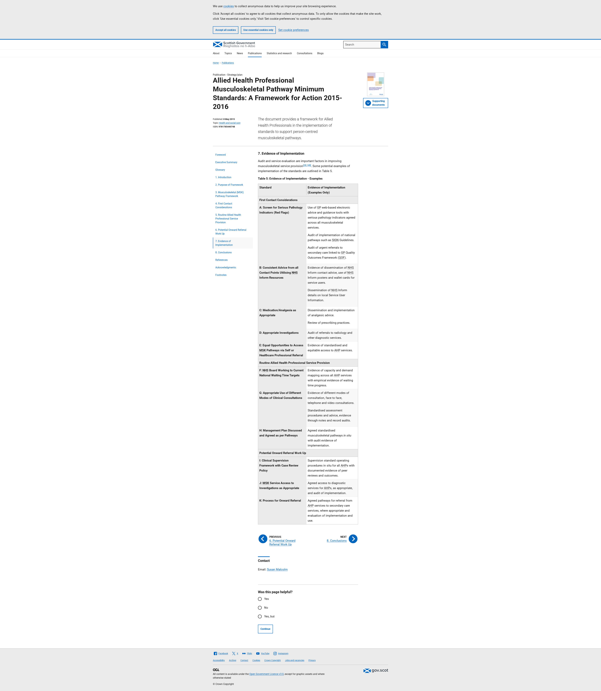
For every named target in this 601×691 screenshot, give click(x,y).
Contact (244, 660)
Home (216, 63)
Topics (228, 53)
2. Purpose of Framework (229, 184)
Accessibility (219, 660)
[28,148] (307, 165)
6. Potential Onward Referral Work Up (230, 231)
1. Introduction (223, 177)
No (266, 607)
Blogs (320, 53)
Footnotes (220, 274)
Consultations (304, 53)
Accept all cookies (225, 29)
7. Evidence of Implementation (224, 243)
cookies (228, 6)
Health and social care (229, 123)
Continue (265, 628)
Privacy (312, 660)
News (240, 53)
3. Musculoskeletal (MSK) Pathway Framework (229, 194)
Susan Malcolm (277, 569)
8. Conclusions (223, 252)
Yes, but (269, 616)
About (216, 53)
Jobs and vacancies (294, 660)
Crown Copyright (272, 660)
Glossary (220, 169)
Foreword (220, 154)
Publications (255, 53)
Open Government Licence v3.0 (266, 674)
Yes (266, 599)
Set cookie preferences (293, 30)
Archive (232, 660)
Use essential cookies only (258, 29)
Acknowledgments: (225, 267)
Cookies (256, 660)
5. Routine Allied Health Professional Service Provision (228, 218)
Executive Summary (226, 162)
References (221, 259)
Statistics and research (279, 53)
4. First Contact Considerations (223, 205)
